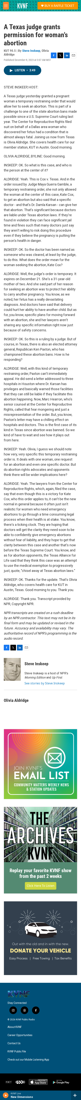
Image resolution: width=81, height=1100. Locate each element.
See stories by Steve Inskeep (44, 683)
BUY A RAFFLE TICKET (59, 5)
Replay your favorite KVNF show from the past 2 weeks (40, 873)
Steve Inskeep (31, 51)
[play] (5, 1095)
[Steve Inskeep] (12, 669)
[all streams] (76, 1095)
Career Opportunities (20, 1035)
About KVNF (15, 1027)
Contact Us (14, 1043)
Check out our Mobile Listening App (28, 1059)
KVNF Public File (17, 1051)
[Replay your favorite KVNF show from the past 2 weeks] (40, 834)
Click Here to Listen (40, 886)
